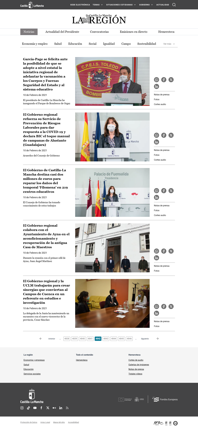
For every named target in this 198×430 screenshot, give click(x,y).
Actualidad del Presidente (62, 31)
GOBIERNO (144, 5)
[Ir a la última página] (155, 339)
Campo (126, 43)
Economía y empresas (34, 360)
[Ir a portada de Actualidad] (99, 20)
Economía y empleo (35, 43)
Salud (58, 43)
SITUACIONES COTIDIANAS (119, 5)
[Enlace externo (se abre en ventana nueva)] (165, 423)
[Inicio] (56, 396)
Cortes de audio (135, 360)
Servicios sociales (32, 374)
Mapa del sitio (59, 422)
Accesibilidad (73, 422)
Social (92, 43)
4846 (129, 338)
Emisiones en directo (133, 31)
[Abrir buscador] (174, 4)
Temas (96, 5)
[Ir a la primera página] (43, 339)
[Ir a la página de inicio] (32, 4)
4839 (74, 338)
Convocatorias (99, 31)
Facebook (41, 408)
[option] (34, 44)
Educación (75, 43)
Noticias (29, 31)
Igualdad (109, 43)
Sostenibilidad (146, 43)
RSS (67, 408)
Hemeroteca (166, 31)
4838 (66, 338)
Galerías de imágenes (138, 364)
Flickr (54, 408)
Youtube (35, 408)
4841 (90, 338)
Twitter (48, 408)
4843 (105, 338)
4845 (121, 338)
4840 (82, 338)
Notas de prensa (161, 94)
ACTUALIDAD (162, 5)
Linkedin (61, 408)
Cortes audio (160, 104)
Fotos (156, 99)
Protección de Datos (28, 422)
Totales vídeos (135, 374)
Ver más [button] (167, 44)
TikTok (28, 408)
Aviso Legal (45, 422)
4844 (113, 338)
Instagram (22, 408)
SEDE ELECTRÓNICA (80, 5)
